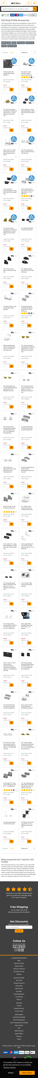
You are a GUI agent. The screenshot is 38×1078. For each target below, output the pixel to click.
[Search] (35, 9)
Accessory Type (6, 42)
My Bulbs (19, 991)
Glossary (19, 1036)
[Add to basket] (11, 89)
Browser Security (19, 1008)
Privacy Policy (19, 1011)
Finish (14, 42)
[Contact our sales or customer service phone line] (28, 3)
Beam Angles (19, 1025)
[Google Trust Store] (5, 15)
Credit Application (19, 994)
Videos (19, 1039)
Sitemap (19, 974)
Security (19, 1003)
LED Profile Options (19, 1020)
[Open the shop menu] (3, 3)
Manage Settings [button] (10, 1067)
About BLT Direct (19, 963)
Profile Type (21, 42)
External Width (12, 46)
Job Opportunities (19, 971)
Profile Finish (29, 42)
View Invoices (19, 988)
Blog (19, 960)
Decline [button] (10, 1073)
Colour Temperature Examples (19, 1023)
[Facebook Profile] (20, 946)
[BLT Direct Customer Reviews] (19, 889)
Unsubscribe (19, 997)
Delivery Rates (19, 966)
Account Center (19, 978)
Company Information (19, 958)
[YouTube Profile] (17, 946)
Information (19, 1014)
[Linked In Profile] (23, 946)
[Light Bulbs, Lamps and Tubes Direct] (16, 3)
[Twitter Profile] (14, 946)
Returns (19, 999)
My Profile (19, 980)
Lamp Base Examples (19, 1017)
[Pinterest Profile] (19, 950)
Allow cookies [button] (27, 1073)
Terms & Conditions (19, 969)
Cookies (19, 1005)
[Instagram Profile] (15, 950)
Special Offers (19, 1033)
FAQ (19, 1028)
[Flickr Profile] (22, 950)
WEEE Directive (19, 1031)
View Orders (19, 986)
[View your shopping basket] (34, 3)
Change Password (19, 983)
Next (11, 52)
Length (4, 46)
